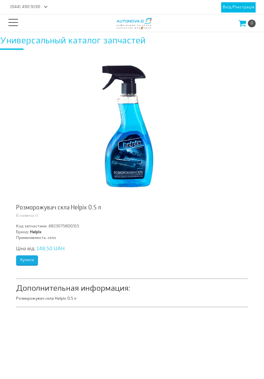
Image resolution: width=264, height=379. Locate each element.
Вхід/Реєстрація (238, 7)
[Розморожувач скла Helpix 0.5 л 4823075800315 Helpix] (132, 128)
